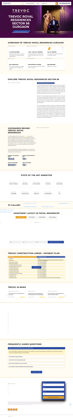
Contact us (44, 3)
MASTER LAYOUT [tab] (21, 217)
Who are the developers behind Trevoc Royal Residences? (21, 348)
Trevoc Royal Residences (12, 149)
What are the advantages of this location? (18, 363)
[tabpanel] (36, 222)
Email (44, 387)
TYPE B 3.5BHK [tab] (42, 217)
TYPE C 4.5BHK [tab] (52, 217)
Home (22, 3)
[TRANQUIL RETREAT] (11, 211)
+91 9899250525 (64, 3)
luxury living (26, 136)
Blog (38, 3)
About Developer (30, 3)
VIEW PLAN (36, 267)
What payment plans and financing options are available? (21, 366)
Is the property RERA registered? (16, 356)
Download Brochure (53, 397)
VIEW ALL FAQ (36, 372)
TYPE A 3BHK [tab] (31, 217)
